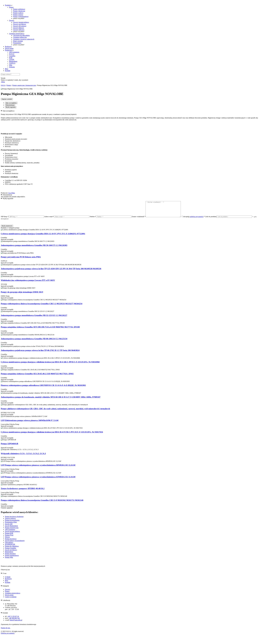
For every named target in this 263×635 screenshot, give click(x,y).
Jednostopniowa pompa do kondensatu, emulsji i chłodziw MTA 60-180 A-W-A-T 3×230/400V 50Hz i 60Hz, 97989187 (50, 397)
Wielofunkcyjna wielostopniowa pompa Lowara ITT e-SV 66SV (28, 280)
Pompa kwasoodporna (12, 520)
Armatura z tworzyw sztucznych (23, 39)
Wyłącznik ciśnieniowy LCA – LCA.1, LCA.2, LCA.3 (23, 453)
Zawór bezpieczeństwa (12, 531)
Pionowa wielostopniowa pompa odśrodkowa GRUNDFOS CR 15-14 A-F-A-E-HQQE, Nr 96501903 (43, 385)
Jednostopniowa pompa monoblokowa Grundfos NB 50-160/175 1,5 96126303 (34, 245)
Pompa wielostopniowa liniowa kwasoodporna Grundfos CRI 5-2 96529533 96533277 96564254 (41, 304)
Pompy (11, 7)
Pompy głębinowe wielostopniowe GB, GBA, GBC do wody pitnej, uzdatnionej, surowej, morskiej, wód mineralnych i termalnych (55, 409)
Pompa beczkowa (10, 539)
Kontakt (7, 70)
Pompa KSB (9, 533)
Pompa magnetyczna (11, 528)
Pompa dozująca (10, 553)
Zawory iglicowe (18, 30)
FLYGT (11, 54)
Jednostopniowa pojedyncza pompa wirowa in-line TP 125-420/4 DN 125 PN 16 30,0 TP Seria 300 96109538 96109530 (51, 269)
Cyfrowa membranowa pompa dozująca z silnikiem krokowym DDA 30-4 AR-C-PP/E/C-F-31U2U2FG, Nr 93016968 (50, 362)
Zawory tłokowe (18, 28)
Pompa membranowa (12, 555)
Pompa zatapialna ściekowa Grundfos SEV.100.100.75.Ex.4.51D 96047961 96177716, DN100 (40, 327)
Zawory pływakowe (19, 26)
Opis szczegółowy (11, 103)
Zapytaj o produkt (7, 99)
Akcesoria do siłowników (21, 35)
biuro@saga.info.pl (16, 620)
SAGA (3, 85)
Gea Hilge (11, 193)
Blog (6, 69)
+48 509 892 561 (14, 618)
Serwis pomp (9, 48)
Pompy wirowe (18, 15)
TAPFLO (12, 63)
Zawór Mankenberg (11, 526)
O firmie (7, 577)
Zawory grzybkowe (19, 24)
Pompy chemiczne (19, 11)
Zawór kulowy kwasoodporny (15, 540)
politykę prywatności (196, 216)
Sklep (3, 82)
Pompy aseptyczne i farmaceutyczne (24, 85)
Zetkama (12, 67)
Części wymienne (10, 597)
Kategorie (6, 586)
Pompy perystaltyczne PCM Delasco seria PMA (21, 257)
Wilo (10, 65)
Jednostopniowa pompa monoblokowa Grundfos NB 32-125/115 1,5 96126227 (34, 315)
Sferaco (7, 537)
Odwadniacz (9, 542)
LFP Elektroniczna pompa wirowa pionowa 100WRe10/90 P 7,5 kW (30, 420)
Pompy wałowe (18, 13)
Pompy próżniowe (19, 9)
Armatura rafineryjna (20, 37)
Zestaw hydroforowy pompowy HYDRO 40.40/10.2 (22, 488)
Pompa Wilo (9, 557)
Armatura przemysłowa (16, 33)
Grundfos (12, 56)
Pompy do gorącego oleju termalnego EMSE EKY (22, 292)
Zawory (11, 20)
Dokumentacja (10, 105)
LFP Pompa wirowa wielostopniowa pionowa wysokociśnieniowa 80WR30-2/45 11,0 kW (38, 465)
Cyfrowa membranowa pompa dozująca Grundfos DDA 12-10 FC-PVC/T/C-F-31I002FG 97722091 (43, 234)
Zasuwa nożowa (10, 518)
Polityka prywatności (7, 633)
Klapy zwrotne (18, 41)
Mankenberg (13, 61)
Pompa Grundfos (10, 548)
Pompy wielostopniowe (20, 16)
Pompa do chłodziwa (12, 546)
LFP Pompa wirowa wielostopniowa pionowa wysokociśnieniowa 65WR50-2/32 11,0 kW (38, 477)
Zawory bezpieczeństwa (21, 22)
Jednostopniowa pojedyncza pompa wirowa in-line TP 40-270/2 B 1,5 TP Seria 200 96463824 (40, 350)
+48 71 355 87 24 (13, 616)
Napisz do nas (5, 628)
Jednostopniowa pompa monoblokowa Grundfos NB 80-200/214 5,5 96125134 (34, 339)
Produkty (8, 5)
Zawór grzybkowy (11, 550)
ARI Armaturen (14, 52)
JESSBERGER (10, 544)
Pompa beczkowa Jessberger (14, 516)
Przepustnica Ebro (11, 522)
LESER (11, 59)
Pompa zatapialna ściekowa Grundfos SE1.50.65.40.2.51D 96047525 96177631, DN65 (37, 374)
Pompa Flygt (9, 535)
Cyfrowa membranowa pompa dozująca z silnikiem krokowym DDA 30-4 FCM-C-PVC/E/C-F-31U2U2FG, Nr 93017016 (52, 432)
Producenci (8, 50)
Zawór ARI (8, 524)
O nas (4, 573)
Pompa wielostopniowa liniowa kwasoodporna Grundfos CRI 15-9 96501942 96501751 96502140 (42, 500)
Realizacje (8, 46)
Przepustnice (17, 43)
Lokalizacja (6, 600)
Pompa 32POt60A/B (9, 444)
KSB (10, 58)
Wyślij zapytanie (11, 107)
